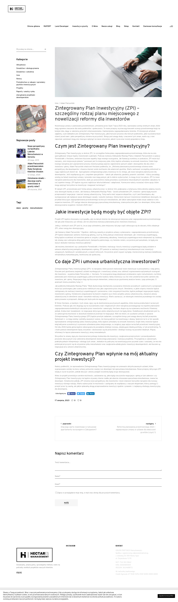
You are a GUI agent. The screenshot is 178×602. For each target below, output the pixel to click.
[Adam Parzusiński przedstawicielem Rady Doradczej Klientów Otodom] (21, 169)
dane (18, 208)
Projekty (19, 88)
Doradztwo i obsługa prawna (27, 68)
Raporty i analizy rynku (25, 92)
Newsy (19, 79)
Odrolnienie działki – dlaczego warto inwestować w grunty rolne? (37, 182)
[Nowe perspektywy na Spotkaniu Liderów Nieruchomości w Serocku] (21, 153)
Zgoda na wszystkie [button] (166, 596)
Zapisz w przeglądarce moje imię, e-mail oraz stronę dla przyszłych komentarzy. (88, 493)
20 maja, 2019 (33, 160)
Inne (56, 103)
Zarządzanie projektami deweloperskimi (25, 96)
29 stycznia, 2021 (35, 190)
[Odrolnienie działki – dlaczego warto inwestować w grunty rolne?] (21, 183)
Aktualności (21, 65)
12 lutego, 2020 (34, 175)
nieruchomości (36, 208)
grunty (25, 208)
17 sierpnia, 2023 (62, 400)
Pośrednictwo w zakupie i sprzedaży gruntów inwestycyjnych (30, 83)
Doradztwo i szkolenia (25, 72)
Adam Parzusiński (67, 103)
